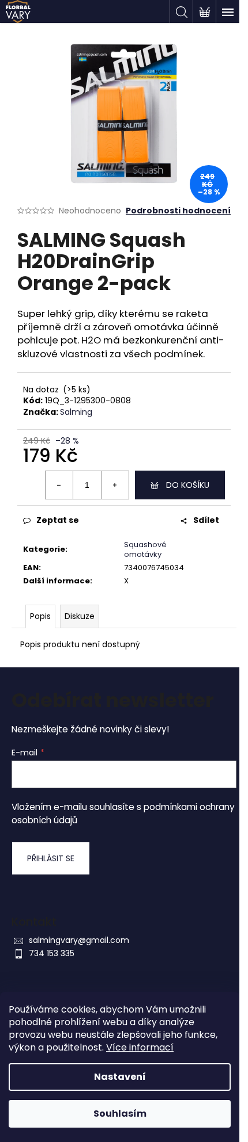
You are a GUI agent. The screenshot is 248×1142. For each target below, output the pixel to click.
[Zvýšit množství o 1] (115, 485)
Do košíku (187, 485)
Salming (76, 412)
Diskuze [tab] (80, 616)
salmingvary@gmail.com (79, 940)
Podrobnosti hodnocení (178, 210)
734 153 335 (51, 953)
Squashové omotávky (145, 549)
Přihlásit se (50, 858)
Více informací (140, 1047)
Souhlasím (119, 1113)
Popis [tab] (40, 616)
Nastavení (120, 1076)
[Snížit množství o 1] (59, 485)
